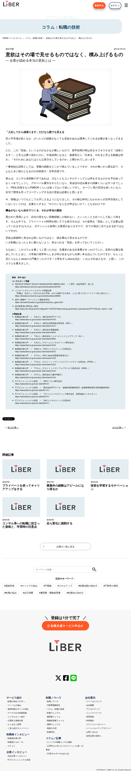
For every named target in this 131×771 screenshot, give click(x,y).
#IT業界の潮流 (111, 585)
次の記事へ (117, 427)
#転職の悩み (10, 592)
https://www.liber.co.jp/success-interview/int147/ (35, 325)
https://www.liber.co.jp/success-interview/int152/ (35, 364)
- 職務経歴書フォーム (55, 720)
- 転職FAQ (50, 731)
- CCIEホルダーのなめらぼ (57, 753)
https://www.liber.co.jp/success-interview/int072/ (35, 351)
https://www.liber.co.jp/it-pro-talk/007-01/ (32, 390)
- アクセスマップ (92, 708)
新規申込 (99, 5)
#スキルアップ (65, 585)
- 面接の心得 (51, 728)
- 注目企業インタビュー (17, 755)
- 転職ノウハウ (52, 701)
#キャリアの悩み (29, 585)
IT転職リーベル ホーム (12, 38)
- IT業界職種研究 (53, 705)
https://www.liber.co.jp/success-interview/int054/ (35, 332)
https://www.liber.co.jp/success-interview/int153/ (35, 370)
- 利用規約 (89, 720)
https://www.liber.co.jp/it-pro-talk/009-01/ (32, 403)
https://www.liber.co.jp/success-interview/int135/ (35, 319)
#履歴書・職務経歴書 (50, 592)
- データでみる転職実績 (17, 712)
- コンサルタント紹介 (16, 716)
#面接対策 (9, 585)
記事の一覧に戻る (65, 546)
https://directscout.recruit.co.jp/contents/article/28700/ (38, 286)
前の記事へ (13, 427)
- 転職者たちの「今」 (16, 742)
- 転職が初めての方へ (16, 701)
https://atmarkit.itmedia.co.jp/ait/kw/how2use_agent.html (39, 302)
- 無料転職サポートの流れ (18, 708)
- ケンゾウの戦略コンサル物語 (59, 742)
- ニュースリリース (93, 712)
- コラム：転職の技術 (55, 708)
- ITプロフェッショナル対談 (18, 759)
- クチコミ (11, 745)
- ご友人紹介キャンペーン (18, 728)
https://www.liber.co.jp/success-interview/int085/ (35, 338)
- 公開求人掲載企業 (15, 720)
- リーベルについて (93, 701)
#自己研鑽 (28, 592)
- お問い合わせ (91, 731)
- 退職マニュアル (53, 724)
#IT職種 (47, 585)
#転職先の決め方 (75, 592)
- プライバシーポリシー (95, 724)
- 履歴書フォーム (53, 716)
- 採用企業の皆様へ (93, 735)
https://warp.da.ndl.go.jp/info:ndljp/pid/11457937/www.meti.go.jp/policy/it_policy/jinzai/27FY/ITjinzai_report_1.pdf (63, 308)
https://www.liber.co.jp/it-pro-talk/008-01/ (32, 383)
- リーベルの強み (14, 705)
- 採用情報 (89, 716)
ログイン (115, 5)
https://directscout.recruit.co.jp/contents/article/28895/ (38, 295)
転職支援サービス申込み (67, 626)
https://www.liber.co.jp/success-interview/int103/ (35, 345)
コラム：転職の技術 (33, 38)
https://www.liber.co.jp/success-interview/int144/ (35, 377)
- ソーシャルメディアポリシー (98, 728)
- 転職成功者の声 (14, 738)
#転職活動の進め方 (87, 585)
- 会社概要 (89, 705)
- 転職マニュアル (53, 712)
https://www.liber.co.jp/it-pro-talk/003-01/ (32, 396)
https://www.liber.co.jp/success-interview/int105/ (35, 358)
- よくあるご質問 (14, 724)
